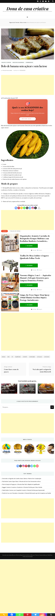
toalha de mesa (15, 231)
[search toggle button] (52, 1)
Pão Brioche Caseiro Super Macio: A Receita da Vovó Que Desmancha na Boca (21, 481)
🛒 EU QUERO (29, 245)
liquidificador (17, 356)
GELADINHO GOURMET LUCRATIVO (8, 391)
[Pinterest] (18, 208)
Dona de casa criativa (28, 8)
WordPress (50, 555)
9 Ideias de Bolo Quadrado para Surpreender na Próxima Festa (27, 390)
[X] (27, 208)
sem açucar (39, 356)
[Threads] (35, 208)
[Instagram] (32, 208)
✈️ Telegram (39, 250)
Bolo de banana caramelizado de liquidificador (46, 391)
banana (3, 356)
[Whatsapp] (24, 208)
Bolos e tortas (6, 62)
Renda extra (5, 386)
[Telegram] (30, 208)
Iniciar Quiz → (27, 119)
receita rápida (32, 356)
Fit (12, 356)
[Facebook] (16, 208)
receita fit (25, 356)
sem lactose (46, 356)
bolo (8, 356)
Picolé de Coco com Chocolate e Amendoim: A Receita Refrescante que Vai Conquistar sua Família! (26, 493)
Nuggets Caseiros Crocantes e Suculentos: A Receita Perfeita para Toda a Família (22, 487)
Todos (4, 231)
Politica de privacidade (28, 556)
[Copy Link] (21, 208)
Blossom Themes (35, 555)
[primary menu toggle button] (27, 17)
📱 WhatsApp (33, 250)
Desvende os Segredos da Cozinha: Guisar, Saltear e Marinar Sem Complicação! (21, 478)
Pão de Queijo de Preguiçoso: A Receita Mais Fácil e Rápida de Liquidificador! (21, 484)
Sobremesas (29, 62)
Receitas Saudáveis (18, 62)
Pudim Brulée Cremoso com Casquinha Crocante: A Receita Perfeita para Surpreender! (23, 490)
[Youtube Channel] (37, 466)
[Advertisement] (27, 85)
